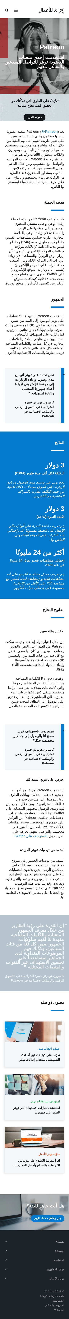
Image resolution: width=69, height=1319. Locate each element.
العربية (60, 1309)
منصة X (60, 1241)
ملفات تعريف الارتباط (52, 1296)
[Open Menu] (16, 10)
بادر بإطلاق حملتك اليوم (47, 1218)
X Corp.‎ (59, 1250)
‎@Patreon (49, 131)
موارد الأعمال (56, 1278)
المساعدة (59, 1260)
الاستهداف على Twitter (31, 836)
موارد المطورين (55, 1269)
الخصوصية (58, 1300)
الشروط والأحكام (55, 1305)
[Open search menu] (6, 10)
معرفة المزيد (34, 117)
